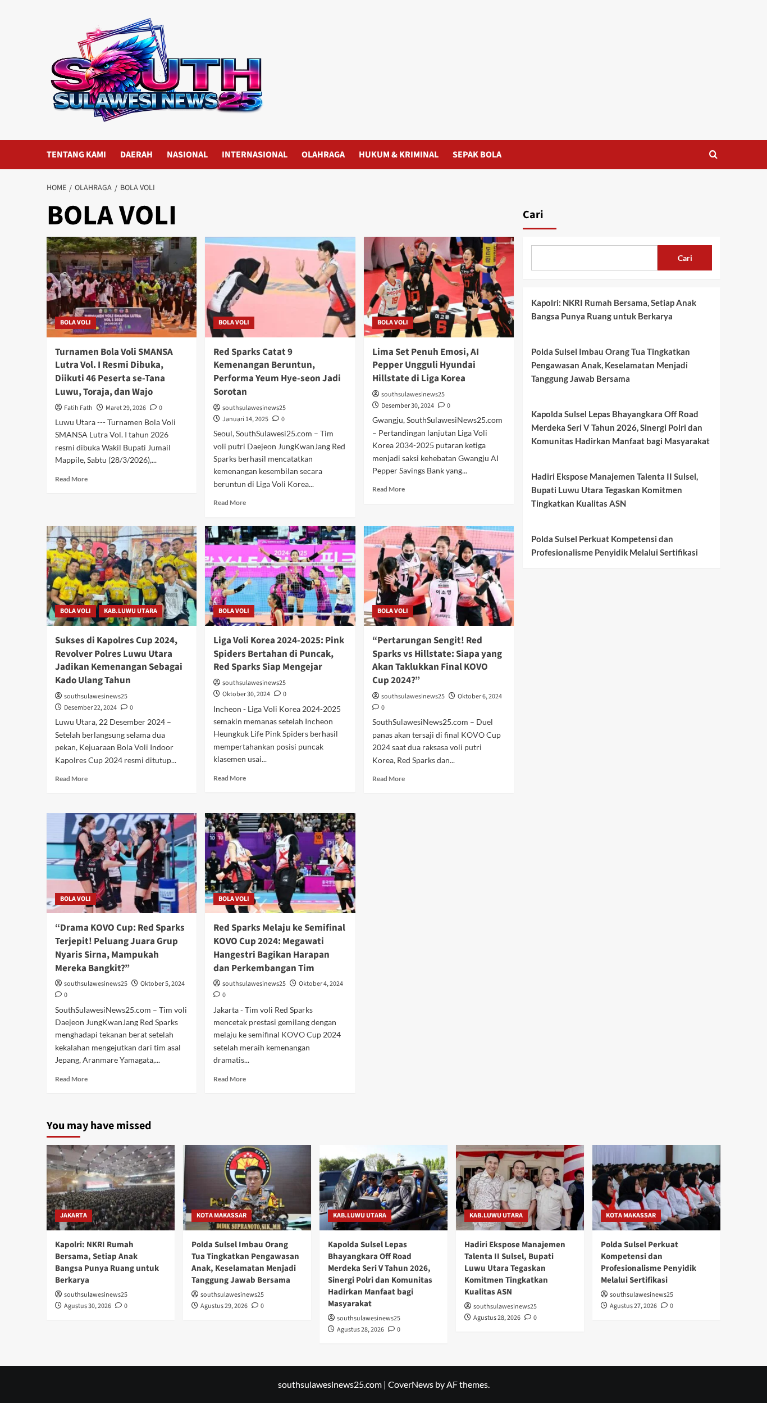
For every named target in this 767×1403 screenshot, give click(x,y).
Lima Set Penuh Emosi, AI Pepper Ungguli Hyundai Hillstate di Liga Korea (425, 365)
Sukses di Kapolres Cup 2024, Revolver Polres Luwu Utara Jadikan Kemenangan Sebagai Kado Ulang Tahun (118, 660)
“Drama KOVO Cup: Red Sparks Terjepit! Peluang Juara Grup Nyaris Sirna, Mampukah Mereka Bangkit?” (120, 948)
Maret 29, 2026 (126, 408)
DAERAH (136, 154)
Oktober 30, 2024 (246, 694)
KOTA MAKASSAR (221, 1215)
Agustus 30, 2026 (87, 1306)
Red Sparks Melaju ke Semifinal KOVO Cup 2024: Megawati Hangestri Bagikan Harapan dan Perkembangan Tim (279, 948)
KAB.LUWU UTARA (130, 611)
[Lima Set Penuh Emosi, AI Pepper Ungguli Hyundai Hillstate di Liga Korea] (439, 287)
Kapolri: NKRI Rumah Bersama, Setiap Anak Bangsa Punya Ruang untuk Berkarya (613, 309)
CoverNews (410, 1384)
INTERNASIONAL (254, 154)
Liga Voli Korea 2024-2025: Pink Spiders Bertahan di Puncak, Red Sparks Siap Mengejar (278, 654)
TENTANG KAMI (76, 154)
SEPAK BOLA (477, 154)
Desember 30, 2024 (407, 405)
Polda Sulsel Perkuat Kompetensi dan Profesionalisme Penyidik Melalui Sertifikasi (614, 545)
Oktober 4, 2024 (321, 984)
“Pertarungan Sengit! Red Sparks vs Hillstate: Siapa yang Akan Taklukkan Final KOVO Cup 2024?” (437, 660)
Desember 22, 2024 (90, 707)
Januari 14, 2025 (245, 419)
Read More (71, 479)
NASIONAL (187, 154)
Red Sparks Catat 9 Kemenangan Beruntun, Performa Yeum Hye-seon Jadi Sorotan (277, 372)
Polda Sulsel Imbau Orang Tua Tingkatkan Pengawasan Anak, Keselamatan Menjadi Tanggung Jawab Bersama (610, 365)
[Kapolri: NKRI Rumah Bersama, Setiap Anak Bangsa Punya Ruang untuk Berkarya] (111, 1187)
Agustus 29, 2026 (224, 1306)
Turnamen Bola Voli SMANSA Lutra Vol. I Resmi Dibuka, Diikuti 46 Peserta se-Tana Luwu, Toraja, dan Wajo (114, 372)
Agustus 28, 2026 (360, 1329)
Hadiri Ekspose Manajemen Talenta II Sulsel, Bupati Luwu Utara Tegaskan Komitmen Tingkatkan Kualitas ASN (614, 489)
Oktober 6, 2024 (480, 696)
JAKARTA (73, 1215)
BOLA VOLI (75, 322)
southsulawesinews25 (254, 408)
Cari (533, 215)
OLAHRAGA (323, 154)
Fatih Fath (78, 408)
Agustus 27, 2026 (633, 1306)
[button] (713, 154)
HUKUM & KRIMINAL (399, 154)
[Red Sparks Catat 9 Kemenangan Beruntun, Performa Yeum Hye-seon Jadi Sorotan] (280, 287)
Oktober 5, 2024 (162, 984)
